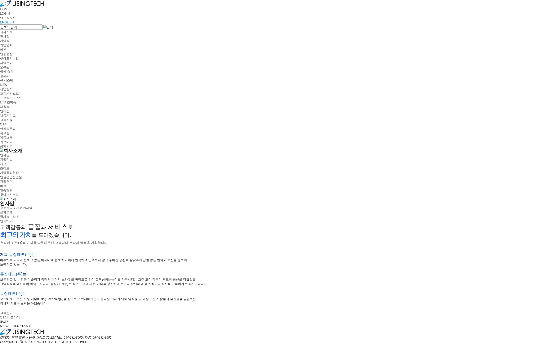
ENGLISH (7, 22)
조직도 (4, 168)
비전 (3, 49)
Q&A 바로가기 (10, 317)
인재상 (4, 111)
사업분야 (6, 62)
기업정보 (6, 41)
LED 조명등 (8, 102)
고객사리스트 (9, 93)
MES (3, 84)
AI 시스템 (6, 80)
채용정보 (6, 106)
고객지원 (6, 120)
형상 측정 (6, 71)
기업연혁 (6, 45)
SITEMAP (7, 18)
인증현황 (6, 54)
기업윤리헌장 (9, 172)
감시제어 (6, 76)
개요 (3, 164)
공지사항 (6, 146)
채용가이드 (8, 115)
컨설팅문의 (8, 128)
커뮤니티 (6, 142)
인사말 (4, 36)
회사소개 (6, 32)
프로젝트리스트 (11, 98)
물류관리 (6, 67)
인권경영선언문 (11, 177)
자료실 (4, 133)
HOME (5, 9)
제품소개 (6, 137)
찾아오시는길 (9, 58)
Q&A (3, 124)
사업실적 (6, 89)
